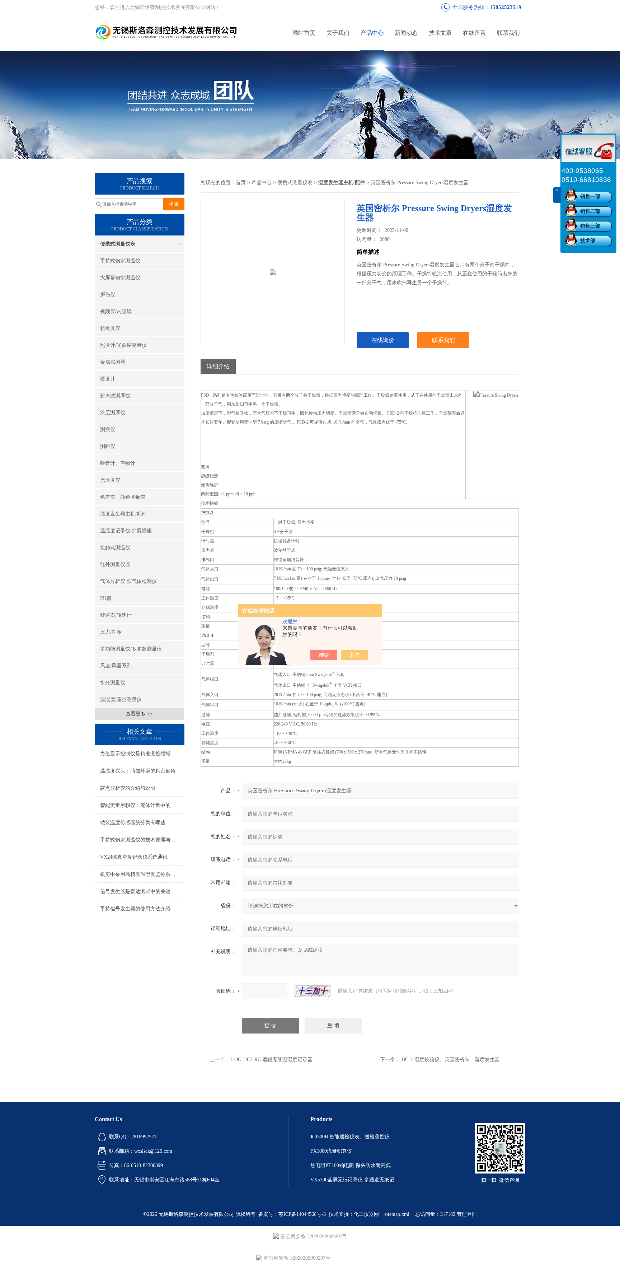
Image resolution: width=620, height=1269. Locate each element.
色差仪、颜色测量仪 (122, 497)
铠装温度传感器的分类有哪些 (132, 822)
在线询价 (382, 340)
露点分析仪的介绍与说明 (127, 788)
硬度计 (107, 379)
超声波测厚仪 (115, 395)
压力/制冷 (111, 632)
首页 (241, 182)
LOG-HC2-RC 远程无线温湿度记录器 (272, 1059)
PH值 (106, 598)
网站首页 (303, 33)
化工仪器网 (366, 1214)
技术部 (587, 240)
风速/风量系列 (116, 665)
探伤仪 (107, 294)
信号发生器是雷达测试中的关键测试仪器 (142, 891)
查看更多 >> (139, 714)
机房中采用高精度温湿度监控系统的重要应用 (142, 874)
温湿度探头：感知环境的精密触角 (137, 771)
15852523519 (505, 7)
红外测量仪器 (115, 564)
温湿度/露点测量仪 (121, 699)
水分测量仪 (112, 682)
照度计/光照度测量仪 (123, 345)
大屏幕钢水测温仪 (120, 277)
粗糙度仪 (110, 328)
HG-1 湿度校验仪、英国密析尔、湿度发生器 (450, 1059)
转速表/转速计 (116, 615)
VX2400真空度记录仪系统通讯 (134, 857)
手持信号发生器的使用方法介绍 (135, 908)
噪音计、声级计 (117, 463)
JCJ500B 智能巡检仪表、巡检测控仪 (350, 1136)
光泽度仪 (110, 480)
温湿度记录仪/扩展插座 (126, 530)
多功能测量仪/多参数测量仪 (131, 649)
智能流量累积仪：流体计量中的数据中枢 (142, 805)
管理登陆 (467, 1214)
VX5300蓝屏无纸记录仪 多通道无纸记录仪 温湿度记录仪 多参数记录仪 (355, 1179)
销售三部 (590, 226)
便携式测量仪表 (117, 244)
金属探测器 (112, 362)
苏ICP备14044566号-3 (302, 1214)
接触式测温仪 (115, 547)
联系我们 (508, 33)
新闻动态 (406, 33)
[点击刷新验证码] (312, 991)
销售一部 (590, 196)
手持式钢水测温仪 (120, 260)
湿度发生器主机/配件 (123, 514)
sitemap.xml (397, 1214)
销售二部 (590, 211)
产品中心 (372, 33)
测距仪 (107, 446)
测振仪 (107, 429)
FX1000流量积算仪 (331, 1151)
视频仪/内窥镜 (116, 311)
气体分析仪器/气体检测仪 (128, 581)
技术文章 (440, 33)
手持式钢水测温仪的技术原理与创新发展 (142, 840)
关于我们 (338, 33)
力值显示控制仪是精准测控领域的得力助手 (142, 753)
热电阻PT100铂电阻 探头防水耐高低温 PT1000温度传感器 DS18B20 (355, 1165)
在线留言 (474, 33)
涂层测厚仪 (112, 412)
